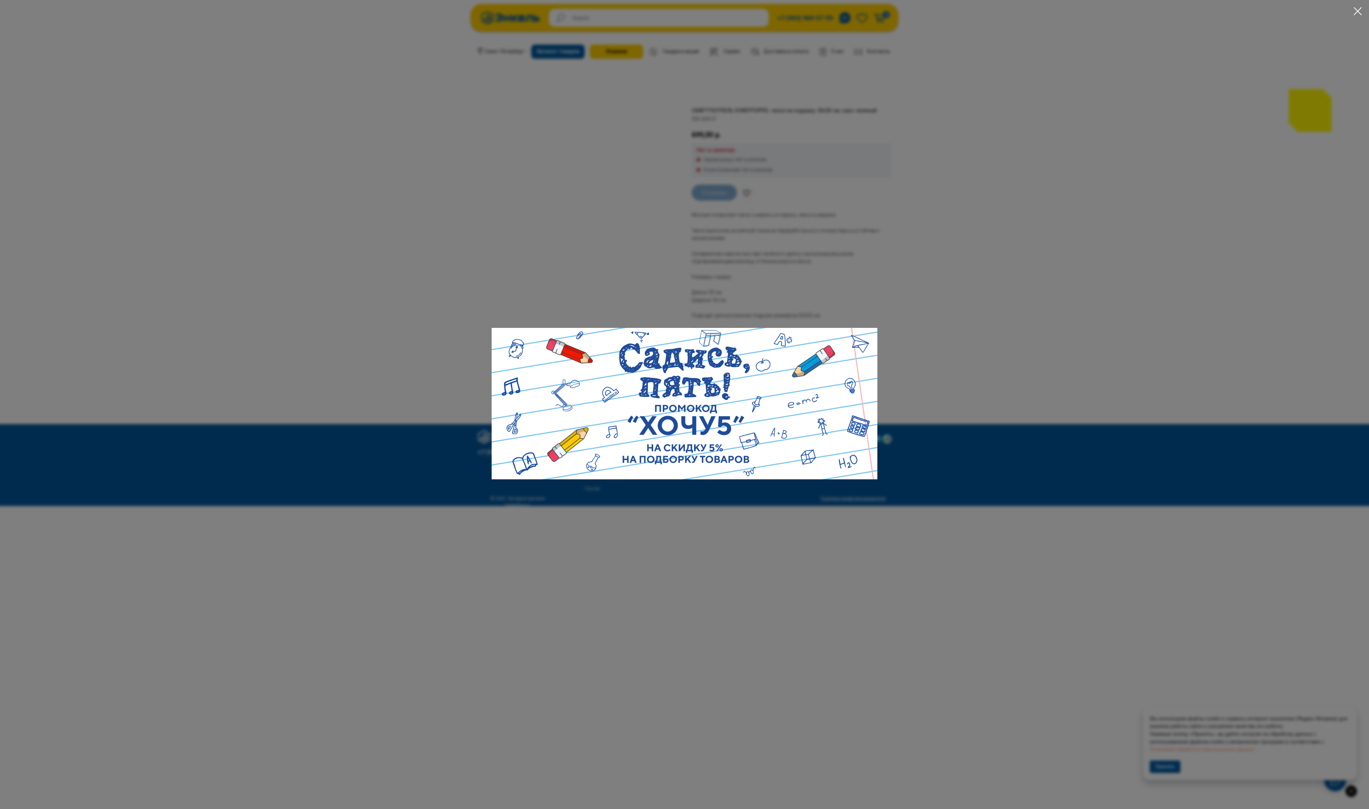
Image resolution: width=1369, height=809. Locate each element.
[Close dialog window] (1357, 11)
